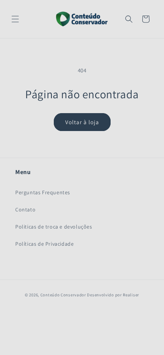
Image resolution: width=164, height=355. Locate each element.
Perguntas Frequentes (42, 192)
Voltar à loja (82, 122)
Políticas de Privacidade (44, 243)
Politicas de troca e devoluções (53, 226)
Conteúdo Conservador (63, 294)
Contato (25, 209)
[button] (15, 19)
